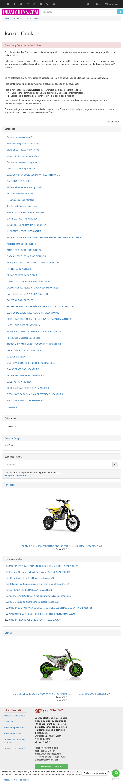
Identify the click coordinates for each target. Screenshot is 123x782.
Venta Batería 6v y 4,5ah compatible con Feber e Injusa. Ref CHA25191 (42, 613)
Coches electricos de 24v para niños (24, 162)
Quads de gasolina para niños (21, 168)
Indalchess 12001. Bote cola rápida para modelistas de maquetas (39, 595)
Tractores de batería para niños (22, 206)
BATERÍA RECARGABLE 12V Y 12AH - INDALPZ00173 (34, 619)
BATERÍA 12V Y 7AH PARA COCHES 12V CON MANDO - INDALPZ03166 (43, 565)
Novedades (10, 484)
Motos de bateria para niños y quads (24, 187)
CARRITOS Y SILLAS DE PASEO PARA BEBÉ (28, 281)
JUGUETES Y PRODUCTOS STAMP (24, 231)
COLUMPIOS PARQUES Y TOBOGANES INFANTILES (32, 287)
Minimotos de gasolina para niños (23, 143)
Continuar (114, 121)
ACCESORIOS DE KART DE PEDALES (25, 375)
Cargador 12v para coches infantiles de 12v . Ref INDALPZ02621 (39, 571)
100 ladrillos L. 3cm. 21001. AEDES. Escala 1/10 (31, 577)
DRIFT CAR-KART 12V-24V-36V (22, 218)
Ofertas (8, 632)
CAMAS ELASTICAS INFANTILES (23, 369)
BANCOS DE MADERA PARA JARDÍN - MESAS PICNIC (33, 312)
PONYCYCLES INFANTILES (20, 300)
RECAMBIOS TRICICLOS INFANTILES (25, 400)
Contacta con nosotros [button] (52, 766)
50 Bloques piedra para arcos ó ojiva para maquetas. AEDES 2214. (40, 583)
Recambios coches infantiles (20, 199)
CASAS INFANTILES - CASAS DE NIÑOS (26, 256)
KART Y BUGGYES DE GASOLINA (23, 325)
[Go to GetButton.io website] (116, 779)
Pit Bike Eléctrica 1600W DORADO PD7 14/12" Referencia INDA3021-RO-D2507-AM (61, 546)
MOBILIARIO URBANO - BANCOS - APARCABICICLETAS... (35, 331)
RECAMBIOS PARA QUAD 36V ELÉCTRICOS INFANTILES (35, 394)
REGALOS (12, 406)
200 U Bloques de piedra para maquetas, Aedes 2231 (34, 601)
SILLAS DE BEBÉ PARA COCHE (22, 275)
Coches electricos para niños (20, 137)
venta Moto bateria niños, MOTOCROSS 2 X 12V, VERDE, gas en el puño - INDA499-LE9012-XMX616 (61, 694)
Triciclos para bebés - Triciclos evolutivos (26, 212)
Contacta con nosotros (14, 748)
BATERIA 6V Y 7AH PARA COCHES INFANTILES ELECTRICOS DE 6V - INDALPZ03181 (50, 607)
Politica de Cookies (21, 779)
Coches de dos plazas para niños (23, 155)
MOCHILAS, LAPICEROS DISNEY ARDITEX (28, 387)
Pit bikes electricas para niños (21, 193)
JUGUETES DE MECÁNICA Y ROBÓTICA (26, 224)
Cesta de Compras (13, 438)
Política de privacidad (14, 727)
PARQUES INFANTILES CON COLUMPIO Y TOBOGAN (33, 262)
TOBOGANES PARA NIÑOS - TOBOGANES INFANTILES (34, 344)
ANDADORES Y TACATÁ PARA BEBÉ (24, 350)
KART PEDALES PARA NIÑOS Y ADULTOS (27, 293)
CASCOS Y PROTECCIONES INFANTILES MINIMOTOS (33, 174)
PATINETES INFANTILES (19, 268)
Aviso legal (9, 721)
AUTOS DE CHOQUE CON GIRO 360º (25, 249)
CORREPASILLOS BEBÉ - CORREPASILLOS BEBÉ (31, 362)
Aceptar (7, 779)
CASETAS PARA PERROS (19, 381)
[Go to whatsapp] (116, 773)
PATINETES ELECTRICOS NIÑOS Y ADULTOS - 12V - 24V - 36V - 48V (40, 306)
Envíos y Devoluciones (14, 715)
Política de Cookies (13, 733)
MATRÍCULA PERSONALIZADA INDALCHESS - (30, 589)
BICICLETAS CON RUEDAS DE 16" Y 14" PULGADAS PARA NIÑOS (39, 318)
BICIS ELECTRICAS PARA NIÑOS (23, 149)
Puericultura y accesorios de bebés (23, 337)
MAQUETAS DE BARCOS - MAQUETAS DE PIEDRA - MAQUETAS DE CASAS (44, 237)
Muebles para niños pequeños (21, 243)
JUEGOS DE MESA (16, 356)
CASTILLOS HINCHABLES (19, 180)
